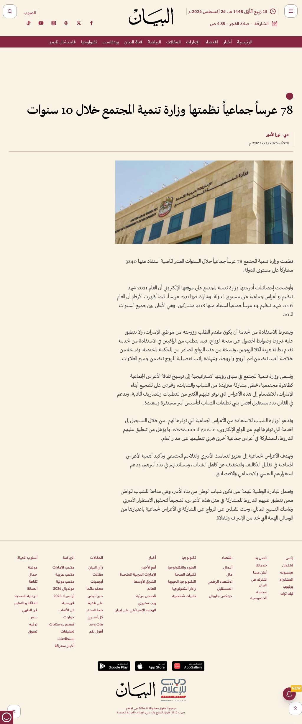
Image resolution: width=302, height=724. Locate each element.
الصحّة (32, 588)
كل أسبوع (95, 617)
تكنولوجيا (89, 42)
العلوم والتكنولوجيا (182, 567)
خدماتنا (261, 565)
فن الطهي (29, 610)
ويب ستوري (147, 603)
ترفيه (33, 624)
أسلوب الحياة (27, 557)
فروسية (68, 603)
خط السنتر (94, 610)
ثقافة (33, 581)
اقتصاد (211, 42)
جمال (33, 574)
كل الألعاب (66, 610)
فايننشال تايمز (63, 42)
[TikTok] (28, 23)
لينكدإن (287, 565)
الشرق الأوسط (145, 581)
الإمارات (193, 42)
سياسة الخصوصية (258, 595)
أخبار (227, 42)
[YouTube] (41, 23)
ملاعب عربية (64, 574)
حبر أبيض (95, 596)
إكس (289, 558)
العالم (151, 588)
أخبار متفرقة (64, 645)
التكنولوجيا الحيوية (182, 581)
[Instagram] (53, 23)
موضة (32, 567)
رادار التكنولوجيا (184, 588)
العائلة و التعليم (25, 603)
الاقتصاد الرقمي (220, 581)
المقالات (173, 42)
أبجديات (97, 581)
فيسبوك (286, 572)
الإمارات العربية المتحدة (138, 574)
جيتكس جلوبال (220, 596)
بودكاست (111, 42)
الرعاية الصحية (26, 596)
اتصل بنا (261, 558)
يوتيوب (288, 586)
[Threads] (66, 23)
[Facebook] (91, 23)
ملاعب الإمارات (63, 567)
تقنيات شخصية (184, 596)
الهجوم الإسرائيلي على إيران (135, 610)
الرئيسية (244, 42)
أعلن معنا (260, 572)
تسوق (32, 631)
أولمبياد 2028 (63, 596)
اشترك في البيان (259, 582)
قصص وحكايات (61, 624)
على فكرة (95, 603)
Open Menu (291, 11)
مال (229, 574)
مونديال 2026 (63, 588)
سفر (33, 617)
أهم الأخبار (148, 567)
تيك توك (286, 593)
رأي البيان (95, 567)
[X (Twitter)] (78, 23)
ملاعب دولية (65, 581)
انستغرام (286, 579)
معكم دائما (94, 588)
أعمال (227, 567)
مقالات (98, 574)
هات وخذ (96, 624)
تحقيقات (67, 631)
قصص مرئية (146, 596)
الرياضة (154, 42)
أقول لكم (96, 631)
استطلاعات (66, 638)
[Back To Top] (295, 708)
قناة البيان (133, 42)
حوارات (68, 617)
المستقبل (224, 588)
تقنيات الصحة (185, 574)
